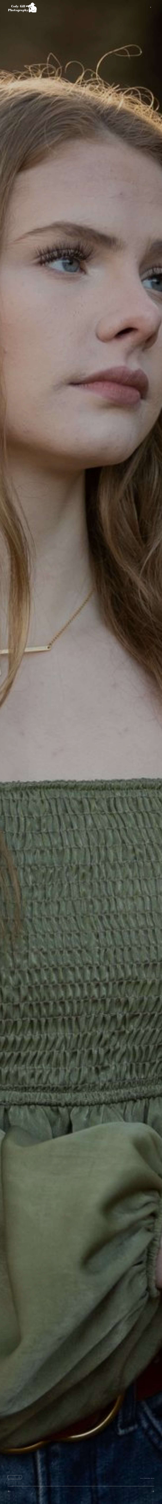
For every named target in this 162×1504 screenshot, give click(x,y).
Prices (143, 7)
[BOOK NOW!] (15, 1477)
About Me (136, 7)
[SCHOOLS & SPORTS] (150, 7)
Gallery (146, 7)
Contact (154, 7)
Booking (139, 7)
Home (133, 7)
